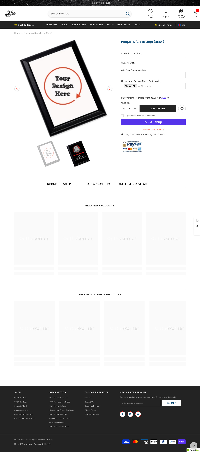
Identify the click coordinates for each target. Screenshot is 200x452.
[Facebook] (122, 414)
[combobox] (86, 13)
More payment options (153, 129)
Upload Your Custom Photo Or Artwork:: (140, 81)
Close (184, 3)
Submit (171, 403)
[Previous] (16, 88)
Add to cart (157, 108)
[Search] (89, 13)
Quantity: (126, 103)
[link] (34, 268)
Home (17, 33)
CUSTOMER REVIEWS (133, 184)
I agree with (130, 115)
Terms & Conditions (146, 115)
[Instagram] (130, 414)
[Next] (109, 88)
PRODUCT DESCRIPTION (62, 184)
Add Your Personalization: (133, 70)
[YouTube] (138, 414)
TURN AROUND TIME (98, 184)
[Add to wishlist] (182, 108)
